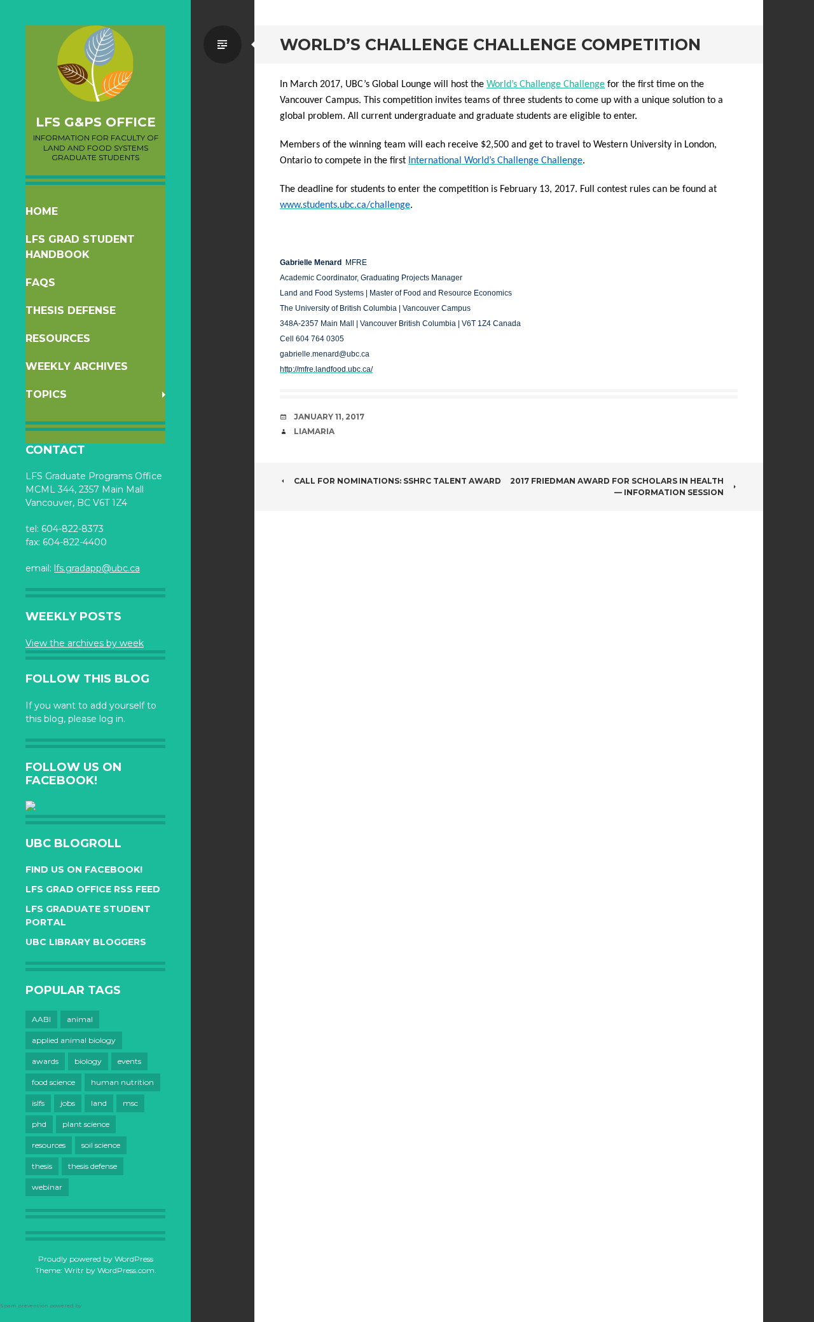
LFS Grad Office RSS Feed (92, 889)
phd (39, 1124)
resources (49, 1145)
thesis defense (92, 1166)
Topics (46, 394)
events (129, 1061)
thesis (42, 1166)
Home (41, 211)
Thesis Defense (70, 310)
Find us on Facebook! (83, 869)
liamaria (314, 431)
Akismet (94, 1305)
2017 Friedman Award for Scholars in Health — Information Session (617, 486)
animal (80, 1019)
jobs (67, 1103)
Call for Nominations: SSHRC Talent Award (397, 481)
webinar (47, 1187)
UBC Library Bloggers (85, 942)
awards (45, 1061)
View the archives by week (84, 643)
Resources (57, 338)
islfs (38, 1103)
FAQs (40, 282)
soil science (100, 1145)
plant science (85, 1124)
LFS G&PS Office (96, 122)
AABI (41, 1019)
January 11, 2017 (329, 416)
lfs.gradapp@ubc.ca (97, 568)
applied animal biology (74, 1040)
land (99, 1103)
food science (53, 1082)
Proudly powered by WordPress (95, 1259)
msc (130, 1103)
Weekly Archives (76, 366)
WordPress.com (126, 1270)
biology (88, 1061)
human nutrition (122, 1082)
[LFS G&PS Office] (95, 63)
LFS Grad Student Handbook (80, 247)
